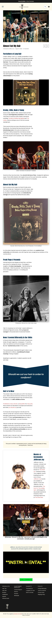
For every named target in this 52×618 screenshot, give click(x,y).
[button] (2, 6)
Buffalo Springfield (19, 118)
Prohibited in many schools (10, 403)
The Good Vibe (39, 497)
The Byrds (11, 118)
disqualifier (22, 403)
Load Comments (26, 579)
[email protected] (17, 613)
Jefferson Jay (37, 479)
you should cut (12, 407)
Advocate (6, 48)
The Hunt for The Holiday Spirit (39, 488)
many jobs (29, 403)
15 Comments (26, 48)
